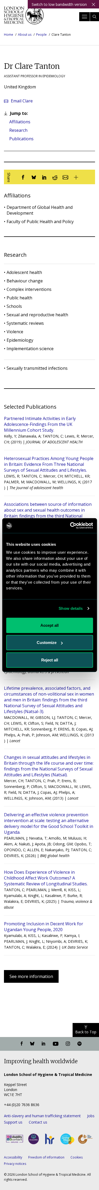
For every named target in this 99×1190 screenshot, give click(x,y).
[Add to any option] (76, 177)
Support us (13, 1122)
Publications (21, 139)
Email (22, 101)
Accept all (49, 625)
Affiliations (19, 122)
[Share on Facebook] (23, 177)
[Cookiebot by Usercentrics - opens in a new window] (70, 525)
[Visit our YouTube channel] (55, 1044)
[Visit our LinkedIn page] (43, 1044)
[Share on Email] (65, 177)
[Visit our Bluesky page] (32, 1044)
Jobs (91, 1115)
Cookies (76, 1157)
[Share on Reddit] (55, 177)
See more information (31, 976)
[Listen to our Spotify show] (79, 1044)
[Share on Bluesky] (34, 177)
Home (8, 34)
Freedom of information (46, 1157)
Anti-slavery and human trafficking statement (42, 1115)
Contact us (38, 1122)
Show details (71, 608)
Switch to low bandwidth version (59, 4)
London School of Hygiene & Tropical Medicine (24, 17)
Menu (84, 16)
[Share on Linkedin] (44, 177)
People (41, 34)
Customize (46, 642)
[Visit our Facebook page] (22, 1044)
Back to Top (85, 1031)
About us (24, 34)
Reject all (49, 659)
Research (18, 130)
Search (94, 16)
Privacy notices (15, 1163)
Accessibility (13, 1157)
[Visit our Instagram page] (68, 1044)
